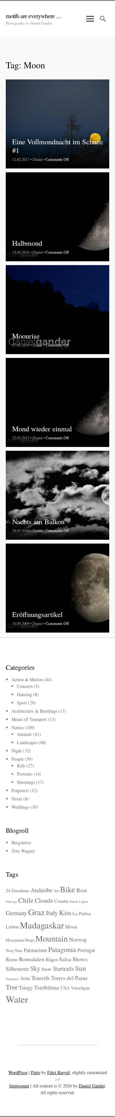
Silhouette (17, 968)
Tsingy (26, 987)
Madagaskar (42, 925)
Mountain (51, 938)
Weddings (20, 807)
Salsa (65, 959)
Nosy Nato (14, 950)
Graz (36, 912)
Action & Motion (27, 679)
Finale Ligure (79, 901)
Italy (52, 912)
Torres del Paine (69, 978)
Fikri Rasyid (58, 1072)
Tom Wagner (23, 851)
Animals (24, 734)
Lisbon (12, 926)
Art (56, 890)
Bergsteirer (21, 842)
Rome (12, 959)
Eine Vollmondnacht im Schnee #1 (57, 146)
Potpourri (20, 790)
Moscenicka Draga (20, 939)
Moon (71, 926)
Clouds (44, 900)
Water (17, 999)
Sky (35, 968)
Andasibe (41, 890)
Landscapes (27, 742)
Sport (22, 703)
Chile (26, 900)
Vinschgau (80, 988)
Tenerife (40, 978)
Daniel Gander (92, 1086)
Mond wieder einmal (42, 428)
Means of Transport (29, 719)
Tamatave (12, 979)
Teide (25, 978)
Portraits (24, 774)
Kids (21, 766)
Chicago (11, 901)
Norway (78, 939)
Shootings (26, 782)
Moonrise (26, 335)
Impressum (19, 1086)
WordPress (17, 1072)
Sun (80, 968)
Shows (80, 959)
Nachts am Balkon (38, 521)
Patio (35, 1072)
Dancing (24, 694)
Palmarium (35, 950)
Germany (16, 913)
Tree (12, 987)
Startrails (63, 968)
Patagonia (62, 949)
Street (17, 799)
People (18, 759)
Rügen (52, 959)
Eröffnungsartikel (37, 614)
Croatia (61, 901)
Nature (18, 727)
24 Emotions (17, 890)
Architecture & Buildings (34, 711)
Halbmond (27, 243)
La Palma (82, 913)
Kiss (65, 912)
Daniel (37, 159)
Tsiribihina (46, 987)
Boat (81, 890)
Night (17, 751)
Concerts (25, 686)
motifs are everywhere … (34, 16)
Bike (67, 889)
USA (65, 987)
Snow (47, 969)
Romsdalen (31, 959)
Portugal (86, 950)
